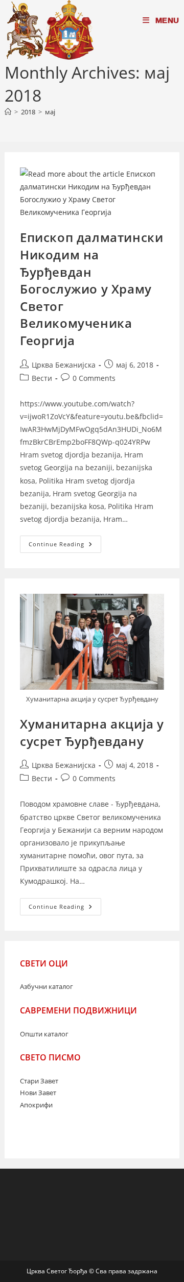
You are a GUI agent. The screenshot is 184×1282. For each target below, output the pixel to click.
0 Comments (94, 378)
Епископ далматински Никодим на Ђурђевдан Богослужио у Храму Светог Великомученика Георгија (91, 289)
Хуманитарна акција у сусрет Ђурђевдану (92, 732)
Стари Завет (39, 1080)
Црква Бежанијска (64, 365)
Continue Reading (65, 546)
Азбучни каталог (46, 986)
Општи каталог (44, 1033)
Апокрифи (36, 1104)
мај (50, 111)
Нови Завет (38, 1092)
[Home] (8, 111)
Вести (42, 378)
